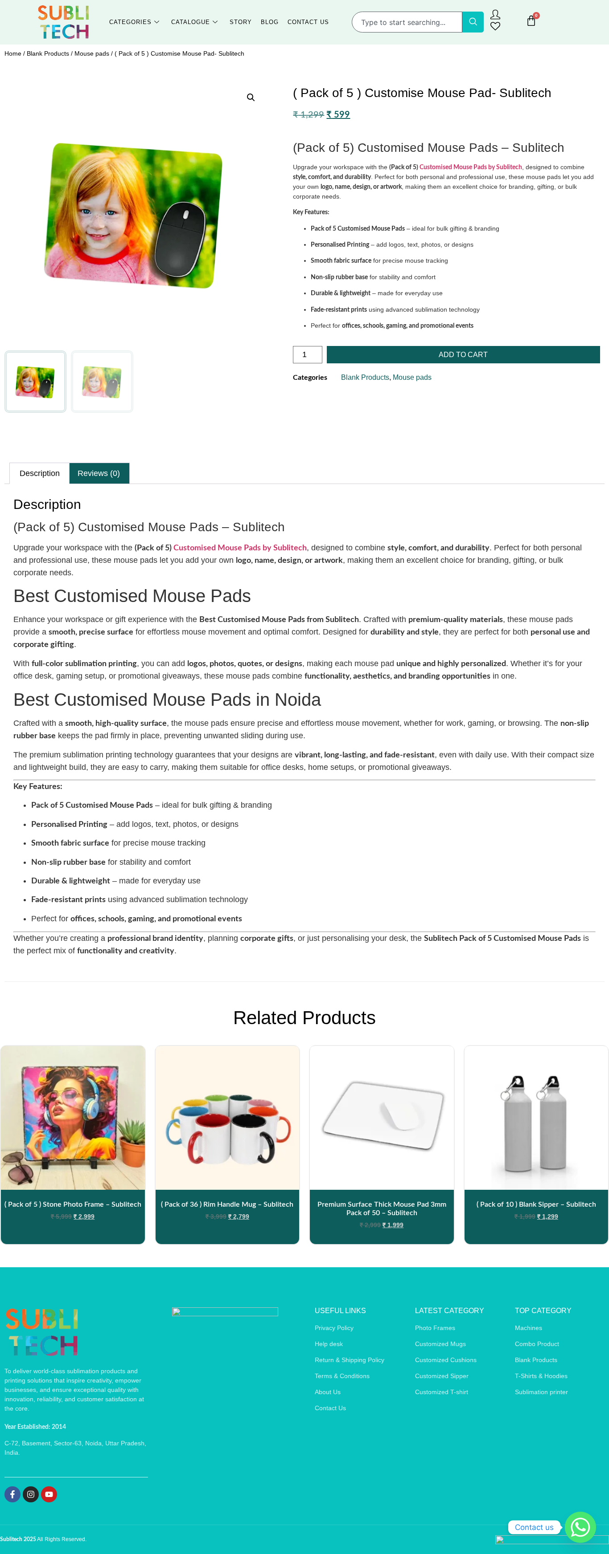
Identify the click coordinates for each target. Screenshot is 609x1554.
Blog (270, 22)
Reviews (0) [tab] (99, 473)
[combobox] (407, 22)
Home (12, 53)
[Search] (473, 22)
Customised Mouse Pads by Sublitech (471, 167)
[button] (251, 97)
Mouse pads (91, 53)
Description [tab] (40, 473)
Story (241, 22)
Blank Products (48, 53)
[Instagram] (31, 1494)
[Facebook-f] (12, 1494)
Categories (130, 22)
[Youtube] (49, 1494)
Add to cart (463, 354)
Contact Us (308, 22)
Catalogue (190, 22)
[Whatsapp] (580, 1527)
